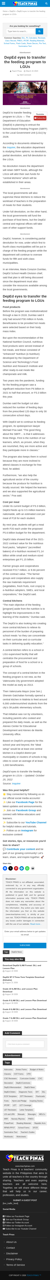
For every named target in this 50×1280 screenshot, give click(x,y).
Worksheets (21, 1137)
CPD (29, 1074)
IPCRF (26, 41)
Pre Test (42, 43)
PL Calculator (31, 38)
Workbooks (8, 1137)
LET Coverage (25, 1105)
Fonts (6, 1101)
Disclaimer (12, 1253)
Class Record (10, 41)
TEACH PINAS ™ (34, 1275)
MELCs (42, 1114)
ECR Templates (10, 1096)
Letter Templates (26, 1110)
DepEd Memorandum (12, 1087)
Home (5, 11)
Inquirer (11, 147)
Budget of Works (37, 1070)
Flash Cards (21, 43)
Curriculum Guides (27, 1079)
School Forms (9, 43)
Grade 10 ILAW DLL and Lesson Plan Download (20, 990)
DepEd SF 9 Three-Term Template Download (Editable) (23, 978)
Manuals (21, 1114)
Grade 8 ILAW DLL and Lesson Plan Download (25, 1009)
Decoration (8, 1083)
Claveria (7, 1074)
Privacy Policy (14, 1259)
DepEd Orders (10, 1092)
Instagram (27, 830)
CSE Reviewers (10, 1079)
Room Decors (32, 43)
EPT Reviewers (26, 1096)
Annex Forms (21, 1070)
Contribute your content (21, 849)
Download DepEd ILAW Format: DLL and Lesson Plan (22, 966)
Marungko (32, 1114)
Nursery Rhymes (18, 1119)
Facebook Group (26, 810)
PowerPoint (8, 1123)
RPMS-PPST (9, 1128)
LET (14, 1105)
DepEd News (17, 952)
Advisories (8, 1070)
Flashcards (40, 1096)
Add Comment (25, 75)
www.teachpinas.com (25, 1166)
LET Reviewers (10, 1110)
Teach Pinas (17, 71)
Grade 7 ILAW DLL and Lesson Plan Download (25, 1018)
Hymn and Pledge (19, 1101)
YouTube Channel (35, 822)
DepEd (12, 11)
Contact (10, 1247)
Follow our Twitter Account (17, 1222)
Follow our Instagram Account (18, 1225)
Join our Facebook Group (17, 1219)
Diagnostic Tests (25, 1092)
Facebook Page (25, 802)
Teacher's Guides (28, 1132)
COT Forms (18, 1074)
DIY (37, 1092)
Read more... (36, 924)
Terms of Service (15, 1265)
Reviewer (41, 38)
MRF (6, 1119)
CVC (40, 1079)
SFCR (35, 1128)
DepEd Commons (23, 1083)
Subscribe (41, 118)
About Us (11, 1242)
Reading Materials (37, 41)
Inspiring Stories (36, 1101)
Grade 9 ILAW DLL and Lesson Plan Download (25, 1000)
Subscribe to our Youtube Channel (20, 1229)
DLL (23, 38)
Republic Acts (40, 1123)
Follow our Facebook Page (17, 1216)
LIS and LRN (9, 1114)
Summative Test (25, 46)
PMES (19, 41)
